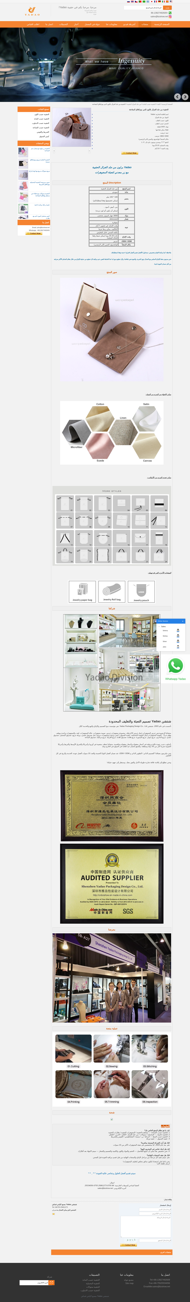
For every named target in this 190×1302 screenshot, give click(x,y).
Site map (129, 1283)
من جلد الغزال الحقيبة (134, 104)
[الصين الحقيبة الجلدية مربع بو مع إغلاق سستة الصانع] (23, 164)
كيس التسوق (44, 136)
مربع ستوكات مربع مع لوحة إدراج (39, 171)
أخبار (76, 24)
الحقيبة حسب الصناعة (41, 128)
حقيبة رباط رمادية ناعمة (42, 205)
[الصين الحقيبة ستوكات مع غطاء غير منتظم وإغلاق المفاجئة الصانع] (23, 197)
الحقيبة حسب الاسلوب (40, 123)
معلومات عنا (111, 24)
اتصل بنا (49, 24)
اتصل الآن (34, 233)
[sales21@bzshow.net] (53, 1214)
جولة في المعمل (92, 24)
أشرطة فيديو (129, 24)
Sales (163, 626)
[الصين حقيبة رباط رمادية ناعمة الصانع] (23, 209)
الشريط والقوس (43, 132)
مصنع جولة (129, 1280)
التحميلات (63, 24)
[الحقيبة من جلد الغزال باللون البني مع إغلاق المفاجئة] (71, 127)
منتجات (145, 24)
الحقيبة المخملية (93, 1283)
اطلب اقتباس (33, 24)
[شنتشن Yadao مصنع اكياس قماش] (32, 16)
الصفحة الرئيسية (161, 24)
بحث (167, 8)
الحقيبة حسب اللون (42, 114)
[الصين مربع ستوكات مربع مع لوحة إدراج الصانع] (23, 175)
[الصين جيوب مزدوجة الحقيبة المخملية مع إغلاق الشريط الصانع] (23, 186)
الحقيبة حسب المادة (149, 104)
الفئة (158, 104)
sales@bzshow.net (159, 16)
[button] (177, 96)
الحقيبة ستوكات (93, 1287)
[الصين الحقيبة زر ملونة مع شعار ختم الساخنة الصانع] (23, 152)
